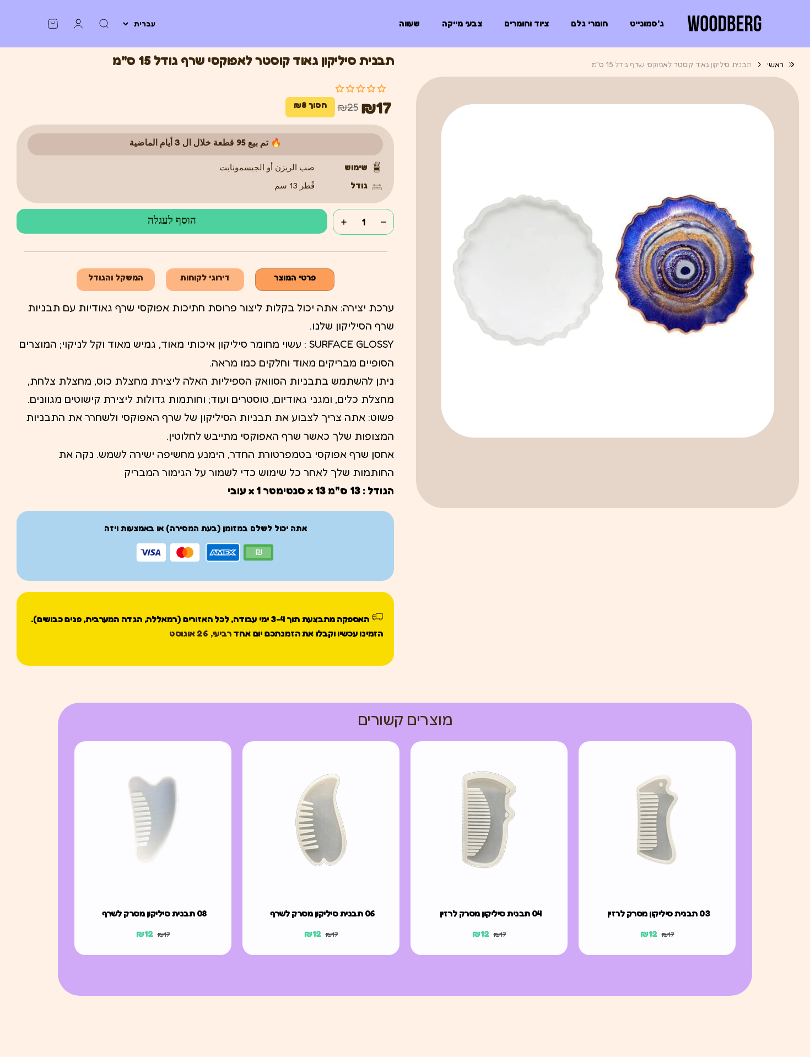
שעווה (409, 23)
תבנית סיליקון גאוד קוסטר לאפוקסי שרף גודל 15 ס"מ (672, 64)
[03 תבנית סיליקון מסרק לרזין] (657, 819)
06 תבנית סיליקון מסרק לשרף (322, 913)
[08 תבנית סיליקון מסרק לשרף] (152, 819)
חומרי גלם (589, 23)
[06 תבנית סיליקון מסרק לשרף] (320, 819)
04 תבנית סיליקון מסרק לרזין (491, 913)
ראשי (775, 64)
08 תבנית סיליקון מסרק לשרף (154, 913)
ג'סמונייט (647, 23)
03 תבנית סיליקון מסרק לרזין (658, 913)
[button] (361, 88)
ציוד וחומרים (526, 23)
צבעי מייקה (462, 23)
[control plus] (344, 221)
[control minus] (383, 221)
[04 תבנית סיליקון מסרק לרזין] (489, 819)
